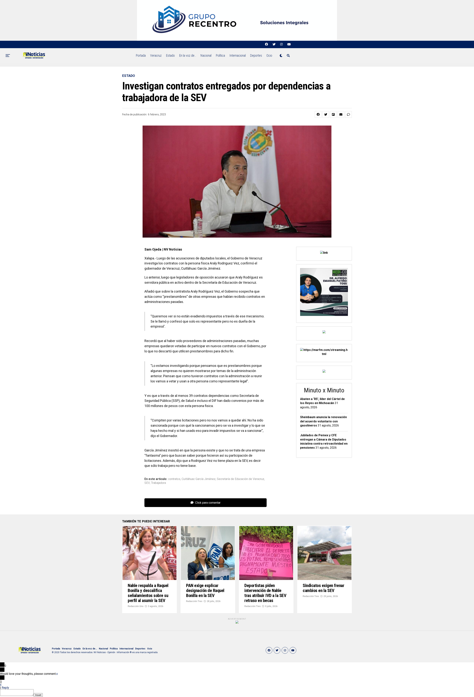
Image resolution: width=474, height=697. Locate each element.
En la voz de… (187, 55)
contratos (174, 479)
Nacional (206, 55)
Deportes (256, 55)
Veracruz (156, 55)
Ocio (269, 55)
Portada (141, 55)
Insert (38, 695)
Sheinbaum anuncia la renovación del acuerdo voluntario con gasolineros (323, 421)
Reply (5, 687)
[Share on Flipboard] (333, 114)
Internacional (237, 55)
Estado (170, 55)
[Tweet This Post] (325, 114)
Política (220, 55)
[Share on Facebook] (318, 114)
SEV (147, 482)
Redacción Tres (194, 601)
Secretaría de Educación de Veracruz (240, 479)
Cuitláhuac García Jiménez (199, 479)
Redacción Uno (135, 606)
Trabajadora (158, 482)
